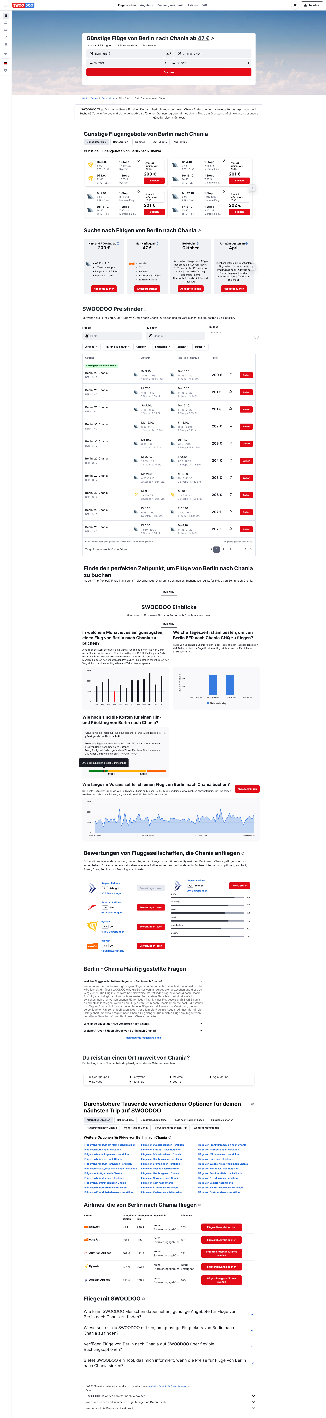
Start (84, 98)
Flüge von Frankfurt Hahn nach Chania (220, 1173)
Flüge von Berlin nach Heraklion (102, 1149)
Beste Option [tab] (120, 141)
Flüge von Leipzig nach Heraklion (160, 1168)
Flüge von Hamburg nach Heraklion (161, 1159)
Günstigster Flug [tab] (96, 141)
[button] (6, 5)
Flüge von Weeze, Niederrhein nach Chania (223, 1163)
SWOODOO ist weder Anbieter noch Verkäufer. (115, 1396)
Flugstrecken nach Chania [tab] (102, 1127)
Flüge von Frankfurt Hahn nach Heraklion (108, 1163)
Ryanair (105, 921)
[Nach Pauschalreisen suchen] (5, 37)
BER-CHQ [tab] (169, 591)
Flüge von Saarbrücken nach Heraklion (220, 1187)
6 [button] (246, 549)
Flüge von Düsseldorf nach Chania (161, 1154)
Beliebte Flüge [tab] (125, 1119)
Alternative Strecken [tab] (98, 1119)
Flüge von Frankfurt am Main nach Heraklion (109, 1144)
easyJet (105, 940)
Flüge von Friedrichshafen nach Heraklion (108, 1192)
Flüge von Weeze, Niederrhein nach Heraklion (110, 1168)
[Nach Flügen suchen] (5, 15)
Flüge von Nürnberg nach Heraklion (218, 1149)
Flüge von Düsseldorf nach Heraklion (162, 1144)
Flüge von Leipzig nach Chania (215, 1182)
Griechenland (108, 98)
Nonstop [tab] (140, 141)
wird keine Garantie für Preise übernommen (168, 1386)
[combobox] (99, 45)
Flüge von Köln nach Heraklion (215, 1159)
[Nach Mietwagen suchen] (5, 29)
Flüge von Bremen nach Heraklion (160, 1163)
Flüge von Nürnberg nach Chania (160, 1178)
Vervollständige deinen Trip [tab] (171, 1127)
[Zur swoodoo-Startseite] (23, 5)
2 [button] (223, 549)
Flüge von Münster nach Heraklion (104, 1178)
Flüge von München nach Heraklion (218, 1154)
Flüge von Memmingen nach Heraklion (106, 1154)
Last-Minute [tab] (159, 141)
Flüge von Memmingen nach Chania (105, 1182)
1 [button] (216, 549)
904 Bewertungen (111, 893)
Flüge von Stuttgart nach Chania (103, 1173)
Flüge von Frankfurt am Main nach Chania (222, 1144)
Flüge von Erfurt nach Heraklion (159, 1187)
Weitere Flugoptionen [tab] (206, 1127)
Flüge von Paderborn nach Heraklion (105, 1187)
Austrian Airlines (111, 902)
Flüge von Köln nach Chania (157, 1182)
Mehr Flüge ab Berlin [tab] (136, 1127)
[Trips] (5, 53)
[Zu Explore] (5, 44)
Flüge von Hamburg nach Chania (160, 1173)
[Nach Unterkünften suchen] (5, 22)
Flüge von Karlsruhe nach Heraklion (162, 1192)
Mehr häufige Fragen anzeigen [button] (143, 1037)
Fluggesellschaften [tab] (222, 1119)
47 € (204, 38)
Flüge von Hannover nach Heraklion (218, 1168)
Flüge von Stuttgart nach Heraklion (161, 1149)
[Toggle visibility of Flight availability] (216, 703)
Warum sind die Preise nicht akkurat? (109, 1408)
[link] (104, 288)
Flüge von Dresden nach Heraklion (218, 1178)
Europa (94, 98)
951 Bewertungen (111, 912)
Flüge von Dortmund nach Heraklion (219, 1192)
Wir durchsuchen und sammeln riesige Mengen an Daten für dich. (127, 1402)
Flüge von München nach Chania (103, 1159)
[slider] (257, 337)
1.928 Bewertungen (112, 950)
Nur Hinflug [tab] (180, 141)
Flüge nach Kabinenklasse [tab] (189, 1119)
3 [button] (230, 549)
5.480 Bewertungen (112, 931)
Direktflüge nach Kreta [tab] (154, 1119)
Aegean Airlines (110, 883)
